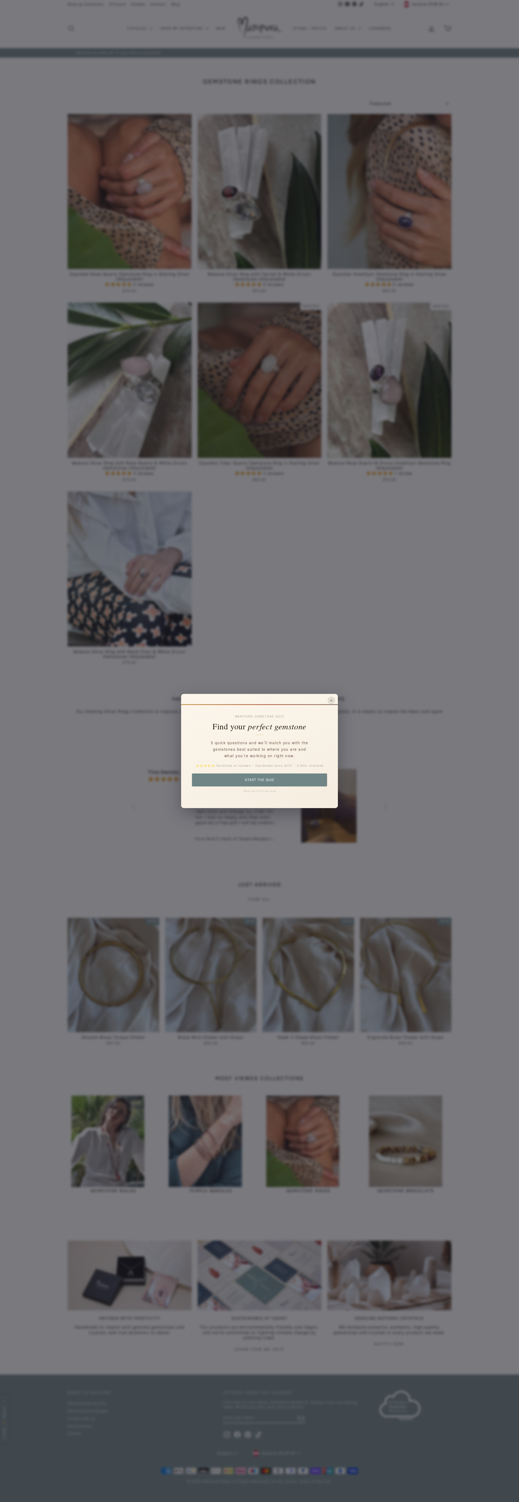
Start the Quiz (259, 780)
